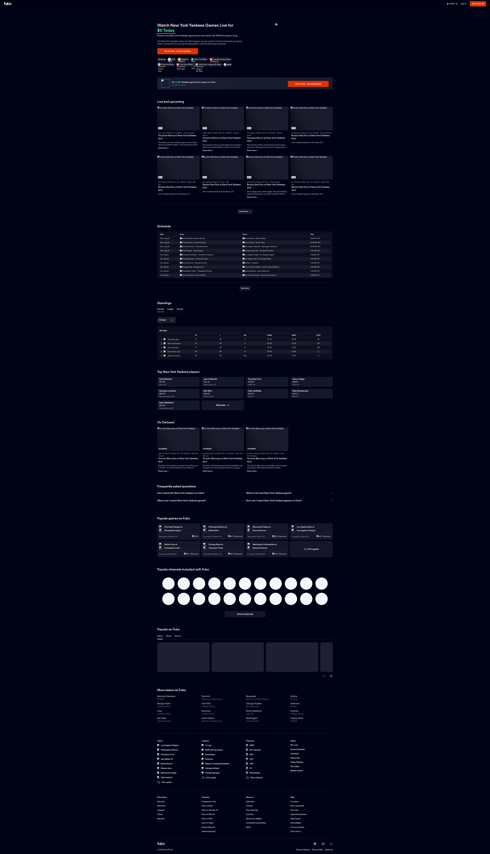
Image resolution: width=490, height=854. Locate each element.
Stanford (206, 696)
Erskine (293, 696)
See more (245, 288)
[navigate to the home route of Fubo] (7, 4)
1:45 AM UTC (314, 275)
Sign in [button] (464, 4)
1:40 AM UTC (315, 259)
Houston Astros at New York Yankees (177, 135)
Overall (180, 309)
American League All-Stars (210, 64)
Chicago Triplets (254, 703)
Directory (329, 850)
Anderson (295, 703)
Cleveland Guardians (222, 59)
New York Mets (200, 59)
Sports (160, 636)
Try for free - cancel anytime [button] (177, 51)
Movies (178, 636)
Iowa (159, 711)
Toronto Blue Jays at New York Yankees (178, 458)
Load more (243, 211)
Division (160, 309)
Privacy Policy (317, 850)
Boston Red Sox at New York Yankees (310, 135)
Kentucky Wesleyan (166, 696)
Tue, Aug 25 (164, 255)
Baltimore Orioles (174, 356)
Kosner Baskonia (254, 711)
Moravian (206, 711)
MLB (173, 59)
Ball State (161, 718)
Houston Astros (167, 64)
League (170, 309)
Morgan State (163, 703)
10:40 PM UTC (315, 238)
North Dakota (208, 718)
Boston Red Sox (173, 347)
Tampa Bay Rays (173, 339)
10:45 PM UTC (315, 246)
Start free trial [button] (478, 4)
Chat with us (295, 831)
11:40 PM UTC (315, 251)
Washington (252, 718)
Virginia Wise (296, 718)
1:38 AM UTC (314, 255)
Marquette (251, 696)
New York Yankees (174, 343)
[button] (325, 676)
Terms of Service (303, 850)
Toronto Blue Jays (174, 352)
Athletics (184, 59)
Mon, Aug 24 (164, 238)
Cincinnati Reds (186, 64)
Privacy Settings (297, 827)
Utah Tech (206, 703)
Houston (294, 711)
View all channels (245, 614)
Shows (169, 636)
